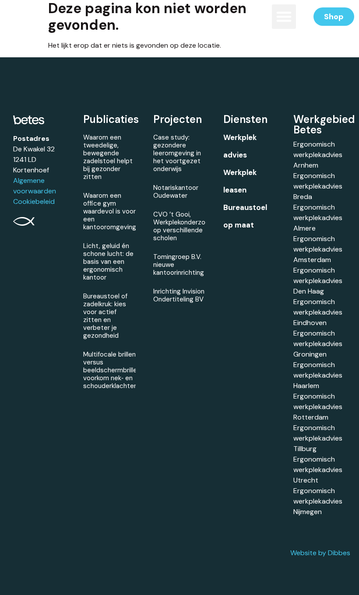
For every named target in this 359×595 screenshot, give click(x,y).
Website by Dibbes (320, 552)
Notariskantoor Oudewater (175, 191)
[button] (284, 16)
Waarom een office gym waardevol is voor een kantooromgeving (109, 211)
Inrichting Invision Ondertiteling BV (178, 295)
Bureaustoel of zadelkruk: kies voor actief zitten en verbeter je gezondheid (105, 316)
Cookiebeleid (34, 201)
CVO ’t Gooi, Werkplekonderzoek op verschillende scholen (182, 226)
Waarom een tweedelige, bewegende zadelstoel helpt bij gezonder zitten (108, 157)
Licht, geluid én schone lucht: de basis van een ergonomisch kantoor (108, 262)
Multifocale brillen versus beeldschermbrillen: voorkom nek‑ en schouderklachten (112, 370)
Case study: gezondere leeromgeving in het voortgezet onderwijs (177, 153)
